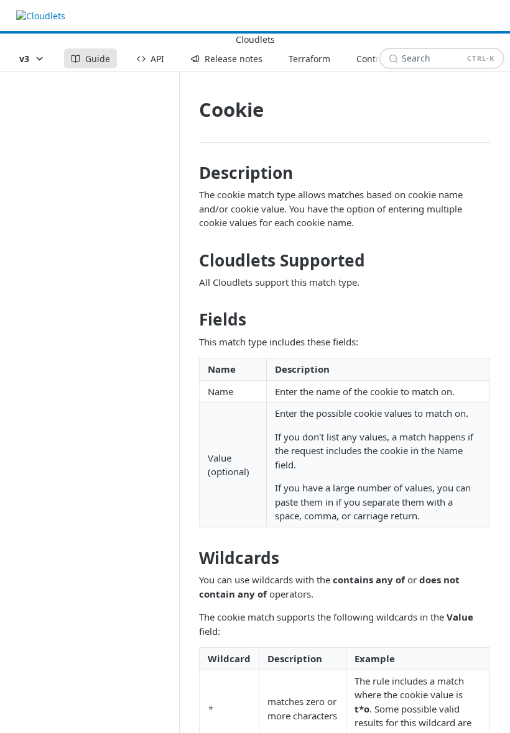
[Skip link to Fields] (190, 320)
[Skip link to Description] (190, 172)
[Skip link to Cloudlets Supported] (190, 260)
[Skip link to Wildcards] (190, 558)
